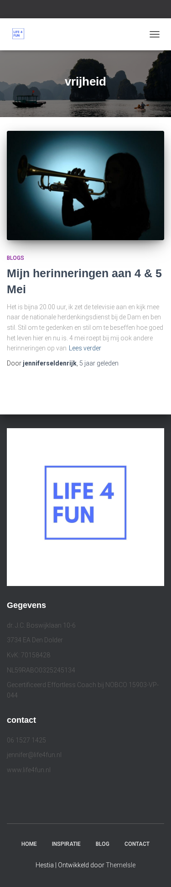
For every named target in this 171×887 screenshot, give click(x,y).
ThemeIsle (120, 865)
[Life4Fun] (21, 34)
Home (29, 844)
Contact (137, 844)
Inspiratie (66, 844)
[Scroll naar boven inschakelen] (153, 868)
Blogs (15, 258)
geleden (99, 363)
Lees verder (85, 348)
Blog (102, 844)
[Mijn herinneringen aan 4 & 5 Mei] (85, 185)
